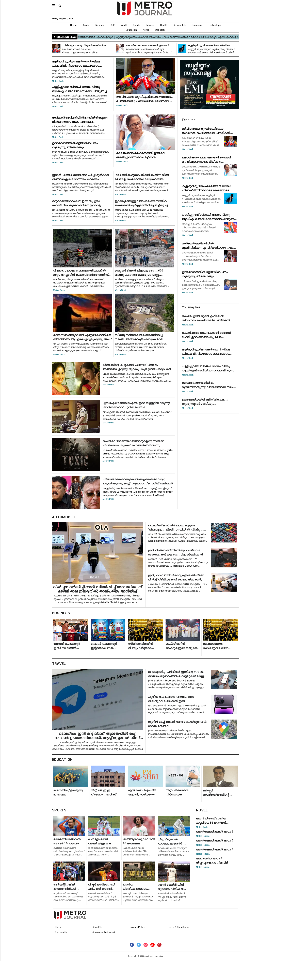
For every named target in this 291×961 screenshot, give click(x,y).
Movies (150, 25)
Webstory (160, 29)
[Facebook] (132, 945)
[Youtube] (152, 945)
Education (131, 29)
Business (197, 25)
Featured (188, 120)
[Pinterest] (159, 945)
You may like (191, 307)
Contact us (61, 932)
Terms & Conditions (178, 927)
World (124, 25)
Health (163, 25)
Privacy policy (137, 927)
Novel (146, 29)
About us (97, 927)
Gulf (112, 25)
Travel (59, 664)
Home (73, 25)
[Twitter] (139, 945)
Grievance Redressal (103, 932)
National (99, 25)
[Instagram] (145, 945)
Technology (214, 25)
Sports (136, 25)
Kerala (86, 25)
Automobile (179, 25)
